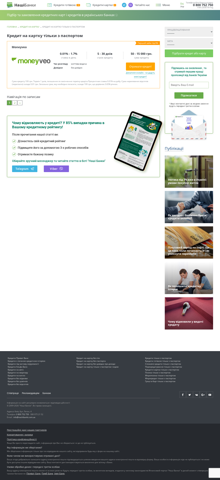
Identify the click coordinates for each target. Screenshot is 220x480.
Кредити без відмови (18, 378)
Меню (166, 5)
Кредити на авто (16, 369)
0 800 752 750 (203, 5)
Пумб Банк (47, 473)
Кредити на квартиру (18, 372)
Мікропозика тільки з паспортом (160, 375)
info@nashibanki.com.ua (24, 417)
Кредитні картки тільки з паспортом (162, 369)
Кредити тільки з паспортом (158, 358)
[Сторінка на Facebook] (182, 394)
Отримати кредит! (140, 66)
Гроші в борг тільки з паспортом (160, 381)
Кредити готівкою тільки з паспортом (162, 361)
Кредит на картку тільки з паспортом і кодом (98, 366)
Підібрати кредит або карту (189, 53)
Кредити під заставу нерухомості (23, 364)
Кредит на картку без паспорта (91, 361)
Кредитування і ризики (20, 434)
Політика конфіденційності (22, 439)
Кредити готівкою (65, 5)
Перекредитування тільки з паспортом (163, 366)
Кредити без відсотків (18, 384)
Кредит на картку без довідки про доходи (96, 364)
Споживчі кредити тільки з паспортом (163, 364)
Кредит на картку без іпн (88, 358)
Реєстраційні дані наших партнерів (27, 430)
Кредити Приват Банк (18, 358)
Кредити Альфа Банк (17, 366)
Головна (12, 26)
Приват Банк (33, 473)
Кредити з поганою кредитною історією (26, 361)
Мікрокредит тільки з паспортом (160, 378)
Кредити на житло (16, 375)
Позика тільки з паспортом (158, 372)
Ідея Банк (59, 473)
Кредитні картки (103, 5)
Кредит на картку (29, 26)
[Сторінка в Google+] (203, 394)
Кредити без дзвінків (18, 381)
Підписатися (189, 95)
